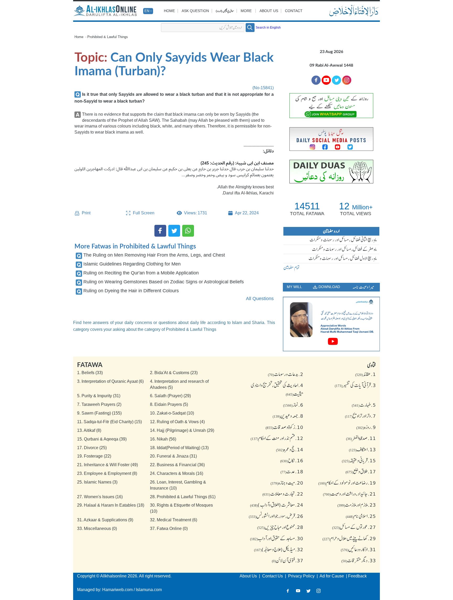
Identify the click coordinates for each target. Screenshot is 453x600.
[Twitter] (174, 231)
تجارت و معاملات (282, 494)
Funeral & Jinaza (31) (173, 456)
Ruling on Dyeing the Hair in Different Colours (131, 290)
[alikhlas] (105, 11)
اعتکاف (362, 449)
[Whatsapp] (188, 231)
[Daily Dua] (331, 171)
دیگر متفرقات (358, 560)
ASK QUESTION (195, 11)
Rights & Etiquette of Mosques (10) (181, 508)
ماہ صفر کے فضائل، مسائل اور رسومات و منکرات (344, 249)
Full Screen (143, 213)
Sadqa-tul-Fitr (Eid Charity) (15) (109, 422)
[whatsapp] (331, 105)
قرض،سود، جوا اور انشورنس (276, 516)
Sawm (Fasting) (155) (99, 413)
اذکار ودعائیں (358, 549)
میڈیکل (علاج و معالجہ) (278, 549)
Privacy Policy (302, 576)
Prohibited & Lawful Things (107, 37)
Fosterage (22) (94, 456)
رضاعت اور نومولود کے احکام (347, 483)
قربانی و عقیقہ (359, 460)
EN (146, 11)
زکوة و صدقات (284, 427)
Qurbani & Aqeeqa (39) (102, 439)
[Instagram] (318, 591)
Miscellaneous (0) (97, 528)
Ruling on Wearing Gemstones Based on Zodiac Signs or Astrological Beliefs (163, 281)
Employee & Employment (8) (107, 473)
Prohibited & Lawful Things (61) (182, 497)
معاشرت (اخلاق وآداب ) (276, 505)
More (246, 11)
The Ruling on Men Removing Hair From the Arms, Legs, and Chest (154, 255)
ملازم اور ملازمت (356, 505)
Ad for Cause (332, 576)
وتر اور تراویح (360, 416)
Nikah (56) (163, 439)
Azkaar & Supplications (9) (105, 520)
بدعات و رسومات (285, 374)
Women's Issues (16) (100, 497)
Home (169, 11)
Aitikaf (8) (89, 430)
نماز (293, 405)
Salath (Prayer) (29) (170, 396)
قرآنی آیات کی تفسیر (355, 385)
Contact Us (273, 576)
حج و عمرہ (289, 449)
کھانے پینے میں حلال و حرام (349, 538)
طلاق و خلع (361, 471)
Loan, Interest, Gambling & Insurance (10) (178, 485)
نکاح (291, 460)
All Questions (260, 298)
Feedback (357, 576)
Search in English (268, 27)
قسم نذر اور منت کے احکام (277, 438)
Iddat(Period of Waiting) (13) (179, 447)
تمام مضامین (291, 267)
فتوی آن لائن (287, 560)
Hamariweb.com (117, 589)
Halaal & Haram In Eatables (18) (110, 505)
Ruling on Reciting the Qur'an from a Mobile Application (141, 272)
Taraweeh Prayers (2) (99, 404)
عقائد (365, 374)
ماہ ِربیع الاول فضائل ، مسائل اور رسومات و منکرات (343, 258)
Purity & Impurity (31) (98, 396)
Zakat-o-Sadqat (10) (172, 413)
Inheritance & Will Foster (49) (107, 465)
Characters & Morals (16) (176, 473)
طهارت (364, 405)
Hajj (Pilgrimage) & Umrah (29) (182, 430)
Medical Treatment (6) (173, 520)
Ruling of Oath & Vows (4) (177, 422)
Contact (294, 11)
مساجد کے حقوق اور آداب (276, 538)
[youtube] (331, 324)
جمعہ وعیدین (288, 416)
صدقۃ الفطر (361, 438)
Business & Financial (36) (177, 465)
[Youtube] (326, 80)
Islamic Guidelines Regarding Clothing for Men (132, 264)
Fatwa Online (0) (169, 528)
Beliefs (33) (90, 372)
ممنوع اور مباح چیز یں (280, 527)
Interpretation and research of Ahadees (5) (179, 384)
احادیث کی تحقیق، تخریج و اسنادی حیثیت (277, 389)
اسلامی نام (361, 516)
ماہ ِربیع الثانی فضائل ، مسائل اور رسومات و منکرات (343, 239)
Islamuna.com (149, 589)
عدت (292, 471)
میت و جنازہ (287, 483)
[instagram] (346, 80)
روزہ (366, 427)
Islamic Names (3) (97, 482)
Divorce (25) (92, 447)
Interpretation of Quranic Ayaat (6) (110, 381)
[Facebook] (160, 231)
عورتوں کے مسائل (354, 527)
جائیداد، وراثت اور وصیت (349, 494)
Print (85, 213)
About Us (269, 11)
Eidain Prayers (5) (169, 404)
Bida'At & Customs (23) (174, 372)
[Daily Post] (331, 139)
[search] (250, 27)
